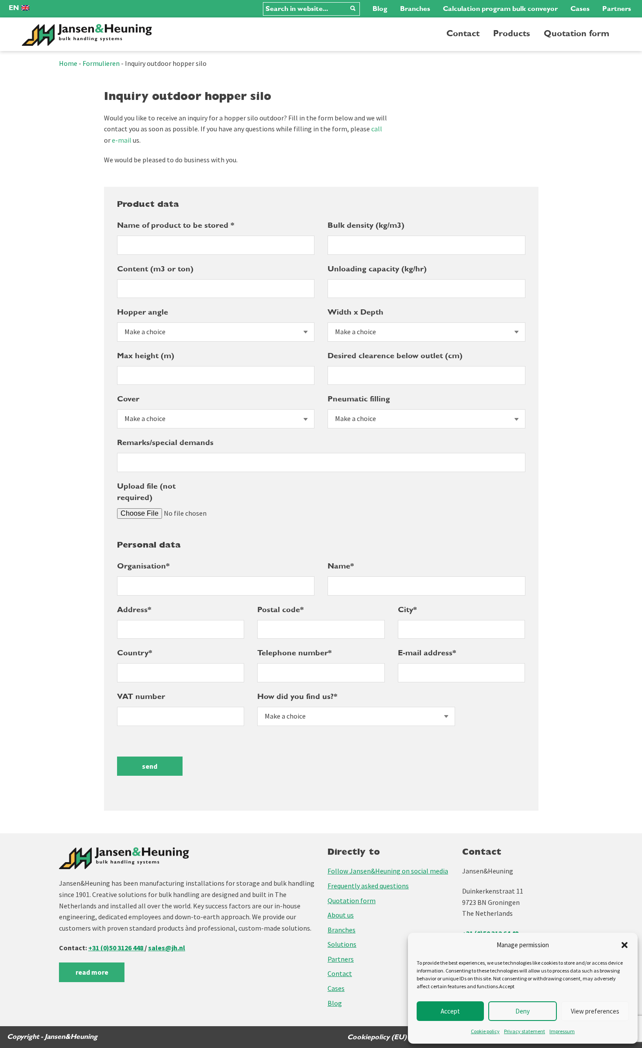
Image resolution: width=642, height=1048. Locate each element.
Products (511, 33)
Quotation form (576, 33)
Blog (380, 8)
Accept (450, 1011)
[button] (624, 945)
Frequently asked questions (368, 885)
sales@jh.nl (166, 947)
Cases (580, 8)
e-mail (121, 140)
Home (68, 63)
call (376, 128)
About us (341, 915)
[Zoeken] (352, 9)
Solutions (342, 944)
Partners (616, 8)
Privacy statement (524, 1031)
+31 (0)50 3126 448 (116, 947)
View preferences (595, 1011)
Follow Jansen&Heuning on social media (388, 870)
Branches (415, 8)
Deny (522, 1011)
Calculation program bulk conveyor (500, 8)
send (149, 766)
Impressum (562, 1031)
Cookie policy (485, 1031)
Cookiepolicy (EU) (377, 1037)
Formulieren (101, 63)
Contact (463, 33)
